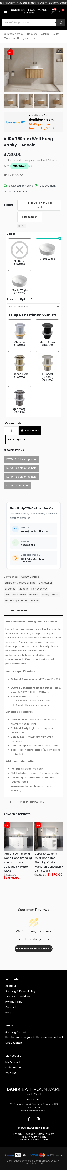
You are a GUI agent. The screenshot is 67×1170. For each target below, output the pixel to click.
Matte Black (47, 342)
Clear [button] (21, 226)
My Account (12, 1062)
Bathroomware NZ (13, 33)
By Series (10, 588)
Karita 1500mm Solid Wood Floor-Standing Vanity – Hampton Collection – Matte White (18, 862)
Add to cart (31, 430)
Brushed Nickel (47, 376)
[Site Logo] (29, 11)
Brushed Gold (20, 374)
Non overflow (39, 588)
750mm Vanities (29, 577)
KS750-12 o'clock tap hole (21, 476)
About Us (10, 986)
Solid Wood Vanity (15, 594)
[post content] (18, 836)
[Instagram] (38, 1119)
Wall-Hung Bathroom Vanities (22, 600)
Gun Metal (19, 409)
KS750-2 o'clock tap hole (21, 459)
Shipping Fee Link (15, 1032)
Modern (23, 588)
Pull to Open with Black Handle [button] (39, 205)
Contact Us (12, 1007)
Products (32, 33)
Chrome (19, 342)
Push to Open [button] (29, 217)
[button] (6, 11)
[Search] (60, 22)
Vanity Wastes (50, 594)
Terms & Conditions (17, 996)
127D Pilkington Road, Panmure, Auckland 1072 (33, 1104)
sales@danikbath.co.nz (33, 1110)
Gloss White (47, 258)
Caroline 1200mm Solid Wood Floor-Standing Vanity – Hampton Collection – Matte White (48, 862)
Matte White (20, 290)
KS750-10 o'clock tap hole (21, 468)
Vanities (45, 33)
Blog (8, 1012)
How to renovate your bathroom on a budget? (34, 1037)
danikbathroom (41, 120)
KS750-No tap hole (17, 485)
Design (8, 205)
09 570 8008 (33, 1107)
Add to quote (16, 439)
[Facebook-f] (29, 1119)
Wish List (10, 1073)
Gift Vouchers (14, 1043)
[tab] (33, 611)
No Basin (19, 261)
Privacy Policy (13, 1002)
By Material (45, 582)
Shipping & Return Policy (20, 991)
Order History (13, 1067)
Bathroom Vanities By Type (20, 582)
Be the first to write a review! (33, 948)
